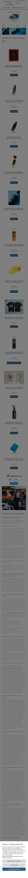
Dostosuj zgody (14, 865)
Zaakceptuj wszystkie (14, 869)
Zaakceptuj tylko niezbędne (14, 861)
